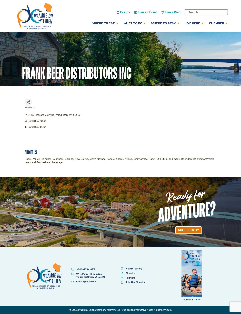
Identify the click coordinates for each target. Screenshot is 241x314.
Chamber (216, 23)
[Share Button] (28, 102)
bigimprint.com (164, 310)
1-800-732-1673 (85, 269)
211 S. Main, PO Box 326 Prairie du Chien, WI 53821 (90, 275)
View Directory (133, 268)
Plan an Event (147, 12)
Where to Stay (163, 23)
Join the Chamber (135, 282)
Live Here (192, 23)
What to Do (133, 23)
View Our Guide (191, 299)
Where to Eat (103, 23)
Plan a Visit (172, 12)
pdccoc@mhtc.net (85, 281)
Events (124, 12)
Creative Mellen (145, 310)
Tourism (130, 278)
